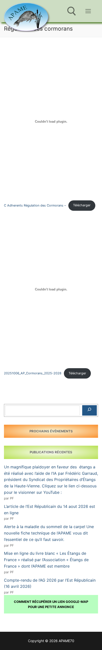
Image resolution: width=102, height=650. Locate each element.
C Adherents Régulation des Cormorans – (35, 205)
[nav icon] (88, 11)
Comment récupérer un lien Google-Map (51, 602)
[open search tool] (71, 11)
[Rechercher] (89, 410)
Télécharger (82, 205)
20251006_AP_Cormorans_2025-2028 (32, 373)
